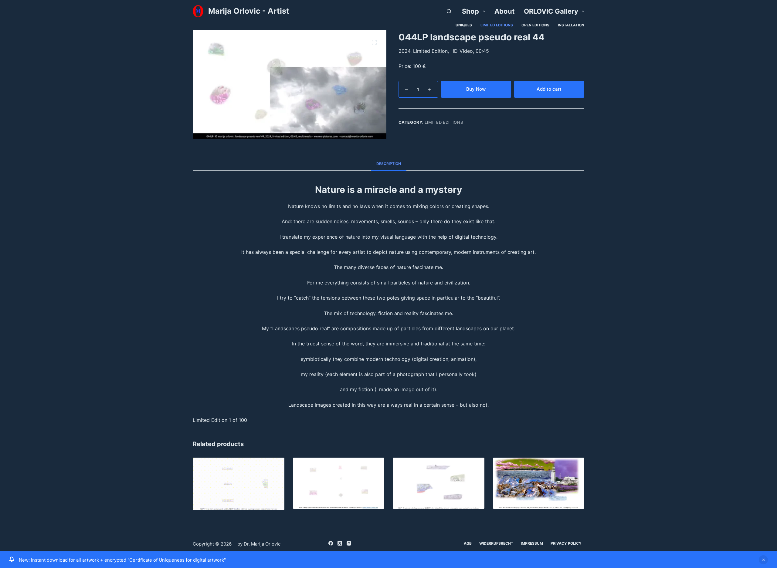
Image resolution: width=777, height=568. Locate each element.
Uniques (464, 25)
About (504, 11)
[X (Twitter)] (340, 543)
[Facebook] (330, 543)
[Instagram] (349, 543)
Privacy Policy (566, 543)
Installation (571, 25)
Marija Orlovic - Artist (248, 10)
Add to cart (549, 89)
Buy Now (476, 89)
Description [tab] (388, 163)
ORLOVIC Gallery (551, 11)
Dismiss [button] (763, 559)
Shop (470, 11)
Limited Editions (496, 25)
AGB (468, 543)
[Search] (449, 11)
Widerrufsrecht (496, 543)
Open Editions (535, 25)
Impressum (532, 543)
